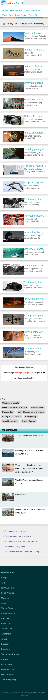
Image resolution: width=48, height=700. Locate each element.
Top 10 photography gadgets (35, 132)
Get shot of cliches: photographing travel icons (35, 66)
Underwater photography (35, 249)
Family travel (6, 664)
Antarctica (5, 623)
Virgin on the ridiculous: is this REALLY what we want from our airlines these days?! (29, 468)
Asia (3, 583)
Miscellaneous (37, 407)
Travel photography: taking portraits (35, 332)
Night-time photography (35, 298)
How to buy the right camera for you (35, 232)
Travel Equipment (9, 421)
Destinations (16, 10)
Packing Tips (7, 412)
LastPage (25, 372)
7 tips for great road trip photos (18, 536)
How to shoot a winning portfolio (35, 99)
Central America (8, 613)
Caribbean (5, 618)
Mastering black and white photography (35, 265)
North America (7, 588)
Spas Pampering (8, 679)
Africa (3, 603)
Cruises (4, 659)
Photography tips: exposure (35, 282)
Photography (38, 24)
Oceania (5, 598)
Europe (4, 578)
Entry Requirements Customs (31, 412)
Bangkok (5, 644)
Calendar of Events (10, 403)
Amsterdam (6, 634)
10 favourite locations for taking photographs (35, 83)
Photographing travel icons (35, 315)
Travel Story (20, 15)
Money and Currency (11, 416)
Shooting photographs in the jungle (35, 149)
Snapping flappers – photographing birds (35, 182)
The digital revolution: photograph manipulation (35, 166)
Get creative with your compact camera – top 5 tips (35, 116)
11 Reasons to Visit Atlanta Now (29, 436)
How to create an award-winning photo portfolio (25, 551)
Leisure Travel (7, 674)
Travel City (33, 15)
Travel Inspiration (32, 10)
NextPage (18, 372)
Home (5, 10)
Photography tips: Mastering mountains (35, 348)
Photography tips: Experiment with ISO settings (25, 541)
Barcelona (5, 649)
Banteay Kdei (21, 495)
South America (7, 593)
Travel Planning (28, 421)
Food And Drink (8, 669)
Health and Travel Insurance (14, 407)
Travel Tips (7, 15)
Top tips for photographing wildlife (35, 49)
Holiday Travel (13, 24)
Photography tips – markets (35, 199)
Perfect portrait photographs (35, 215)
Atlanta (4, 639)
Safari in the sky (32, 33)
